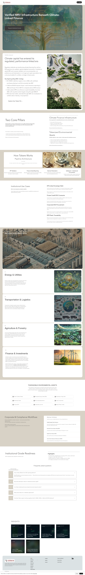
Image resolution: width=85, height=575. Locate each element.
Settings (77, 573)
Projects (32, 567)
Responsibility (33, 569)
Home (31, 558)
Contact (46, 562)
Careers (46, 560)
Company (32, 564)
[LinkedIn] (73, 559)
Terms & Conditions (60, 558)
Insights (32, 561)
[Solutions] (37, 560)
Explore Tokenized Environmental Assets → (56, 145)
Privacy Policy (59, 560)
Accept (81, 573)
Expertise (32, 566)
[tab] (13, 469)
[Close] (83, 573)
